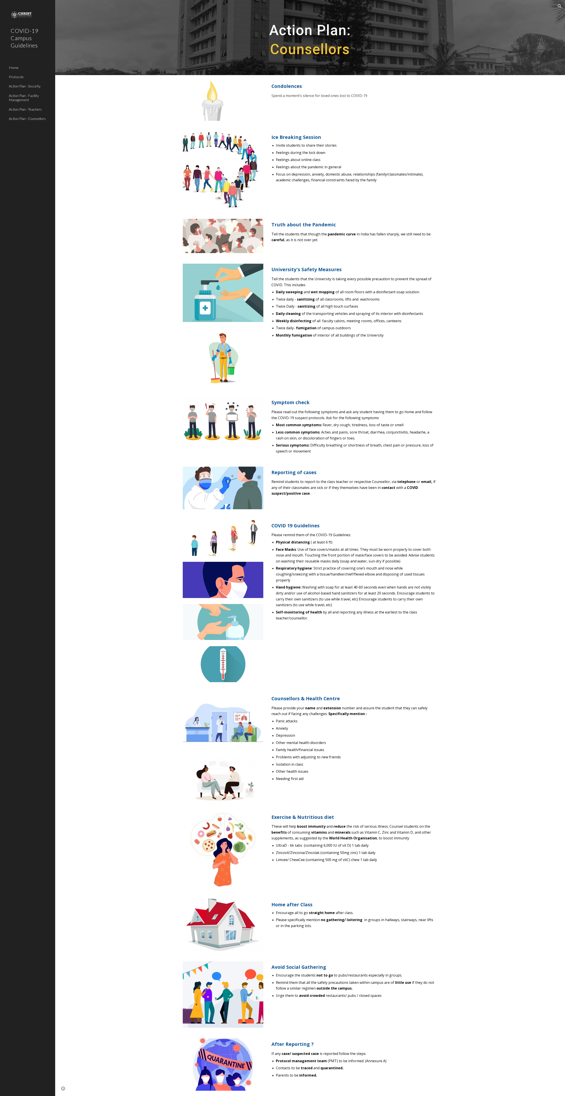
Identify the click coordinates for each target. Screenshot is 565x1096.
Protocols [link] (16, 77)
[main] (310, 37)
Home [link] (14, 67)
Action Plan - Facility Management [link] (24, 97)
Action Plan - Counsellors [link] (27, 118)
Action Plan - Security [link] (25, 86)
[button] (559, 6)
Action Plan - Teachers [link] (25, 109)
